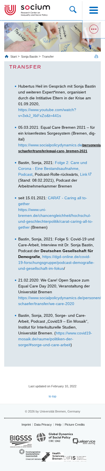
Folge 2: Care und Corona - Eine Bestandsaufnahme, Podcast (52, 168)
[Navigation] (93, 10)
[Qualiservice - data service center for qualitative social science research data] (84, 443)
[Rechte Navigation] (93, 29)
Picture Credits (75, 424)
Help (58, 424)
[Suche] (75, 10)
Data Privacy (43, 424)
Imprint (26, 424)
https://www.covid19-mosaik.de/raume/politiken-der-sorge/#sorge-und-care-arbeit (55, 339)
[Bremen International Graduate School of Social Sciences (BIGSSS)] (21, 441)
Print (96, 56)
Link (83, 174)
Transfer (48, 56)
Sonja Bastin (29, 56)
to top (52, 396)
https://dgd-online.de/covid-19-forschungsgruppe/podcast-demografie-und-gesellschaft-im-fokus (56, 262)
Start (14, 56)
